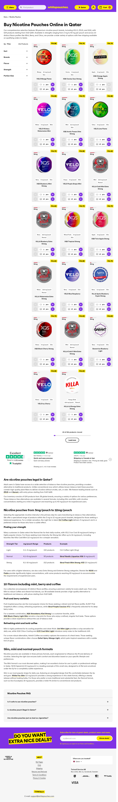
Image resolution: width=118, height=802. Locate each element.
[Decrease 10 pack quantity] (35, 89)
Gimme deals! (104, 738)
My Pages (39, 762)
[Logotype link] (58, 7)
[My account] (93, 7)
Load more (72, 440)
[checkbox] (77, 744)
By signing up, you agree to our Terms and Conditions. (77, 744)
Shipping (39, 768)
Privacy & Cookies (39, 778)
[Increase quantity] (53, 84)
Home (6, 17)
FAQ (39, 765)
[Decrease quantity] (35, 84)
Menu (11, 7)
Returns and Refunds (39, 772)
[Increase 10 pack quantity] (53, 89)
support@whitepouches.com (42, 796)
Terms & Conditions (39, 775)
